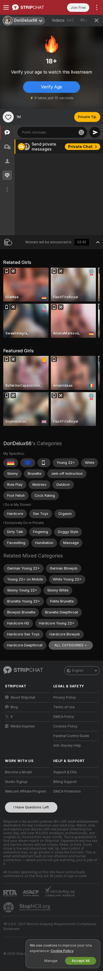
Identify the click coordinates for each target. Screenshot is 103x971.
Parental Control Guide (71, 736)
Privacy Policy (64, 697)
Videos (63, 20)
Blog (14, 707)
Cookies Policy (65, 726)
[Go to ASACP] (31, 893)
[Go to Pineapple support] (9, 907)
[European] (27, 462)
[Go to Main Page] (32, 7)
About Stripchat (22, 697)
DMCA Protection (67, 791)
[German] (10, 462)
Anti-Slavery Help (67, 745)
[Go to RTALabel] (10, 893)
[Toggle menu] (6, 7)
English (77, 671)
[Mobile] (44, 462)
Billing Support (65, 782)
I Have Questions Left (31, 807)
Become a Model (18, 772)
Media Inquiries (23, 726)
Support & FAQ (65, 772)
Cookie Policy (62, 951)
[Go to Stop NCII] (35, 907)
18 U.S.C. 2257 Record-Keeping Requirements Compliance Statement (49, 926)
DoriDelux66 (17, 443)
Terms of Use (64, 707)
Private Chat (80, 146)
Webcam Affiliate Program (25, 791)
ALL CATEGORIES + (70, 645)
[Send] (94, 132)
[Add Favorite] (8, 116)
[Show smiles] (81, 132)
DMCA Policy (63, 717)
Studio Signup (16, 782)
